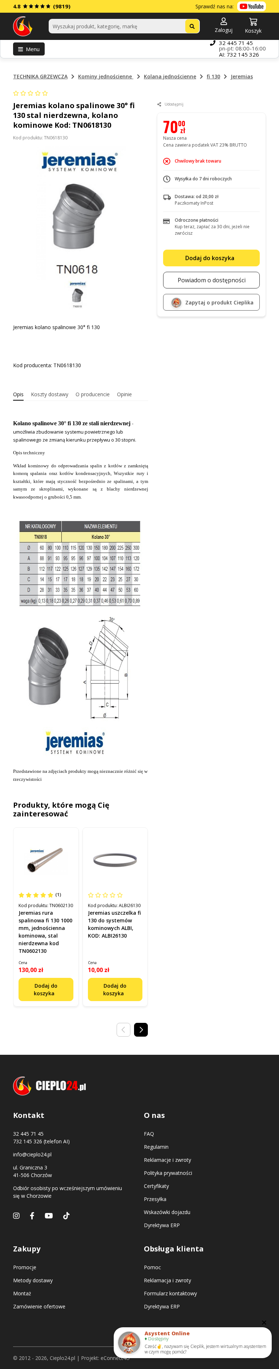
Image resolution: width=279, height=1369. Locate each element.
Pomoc (152, 1267)
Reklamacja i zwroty (167, 1280)
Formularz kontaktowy (170, 1293)
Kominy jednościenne (105, 76)
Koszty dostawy (49, 394)
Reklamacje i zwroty (167, 1159)
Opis (18, 394)
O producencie (93, 394)
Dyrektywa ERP (162, 1225)
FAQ (149, 1133)
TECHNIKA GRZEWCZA (40, 76)
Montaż (22, 1293)
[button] (223, 25)
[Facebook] (32, 1216)
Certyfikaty (156, 1185)
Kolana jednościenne (170, 76)
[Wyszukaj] (192, 26)
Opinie (124, 394)
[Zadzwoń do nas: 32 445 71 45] (212, 48)
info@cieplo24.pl (32, 1154)
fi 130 (213, 76)
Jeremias (242, 76)
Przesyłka (155, 1199)
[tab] (18, 395)
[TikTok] (66, 1216)
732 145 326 (243, 54)
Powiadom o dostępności (212, 280)
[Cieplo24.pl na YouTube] (251, 6)
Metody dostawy (33, 1280)
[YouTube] (49, 1216)
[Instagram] (16, 1216)
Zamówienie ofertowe (39, 1306)
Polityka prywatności (168, 1172)
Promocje (24, 1267)
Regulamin (156, 1146)
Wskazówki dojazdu (167, 1212)
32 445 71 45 (236, 42)
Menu (33, 49)
